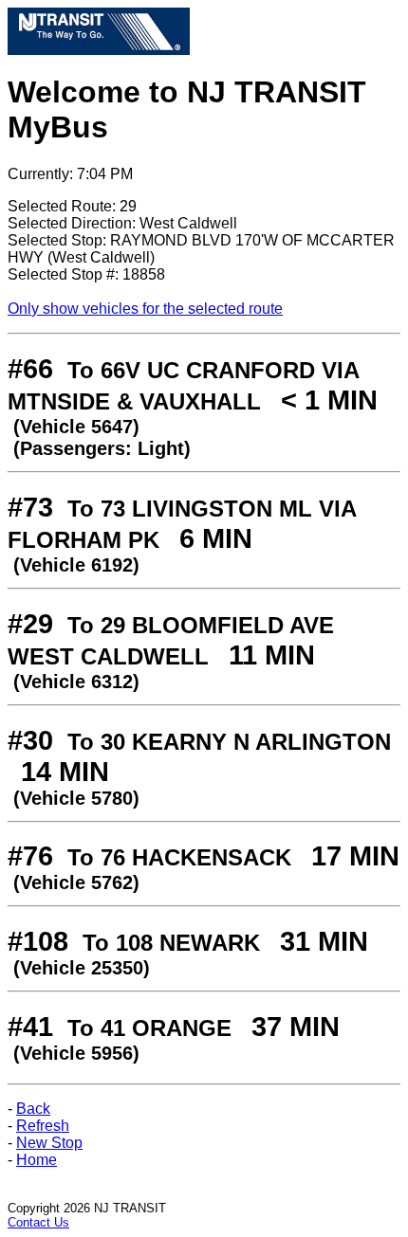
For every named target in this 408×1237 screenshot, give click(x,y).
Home (36, 1160)
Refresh (42, 1126)
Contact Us (38, 1222)
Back (33, 1109)
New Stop (49, 1143)
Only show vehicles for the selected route (145, 308)
